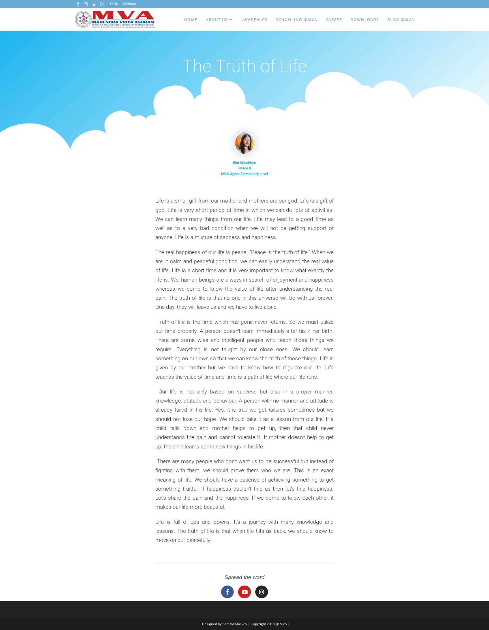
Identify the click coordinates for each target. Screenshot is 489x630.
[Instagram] (261, 592)
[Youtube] (244, 592)
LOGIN (113, 3)
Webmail (130, 3)
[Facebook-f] (227, 592)
